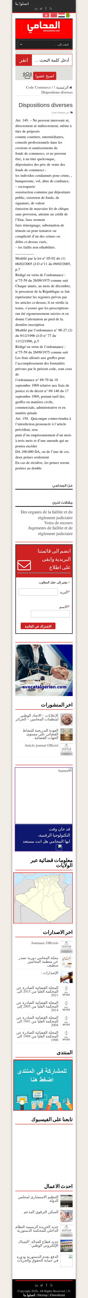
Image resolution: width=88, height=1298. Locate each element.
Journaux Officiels (44, 942)
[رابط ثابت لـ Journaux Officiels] (66, 951)
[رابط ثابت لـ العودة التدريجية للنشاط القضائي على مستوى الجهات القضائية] (66, 739)
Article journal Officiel (41, 745)
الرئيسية (62, 87)
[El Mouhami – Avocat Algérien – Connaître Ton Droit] (44, 30)
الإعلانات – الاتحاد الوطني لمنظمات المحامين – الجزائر (37, 717)
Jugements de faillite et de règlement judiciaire (50, 530)
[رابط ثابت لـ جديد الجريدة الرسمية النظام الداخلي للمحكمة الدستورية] (66, 1235)
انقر (24, 60)
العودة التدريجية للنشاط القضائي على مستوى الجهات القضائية (40, 734)
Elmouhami (50, 1295)
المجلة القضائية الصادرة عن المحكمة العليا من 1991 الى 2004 (37, 1021)
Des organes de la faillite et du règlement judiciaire (47, 514)
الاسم (64, 607)
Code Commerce (38, 87)
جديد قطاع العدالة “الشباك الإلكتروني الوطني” (38, 1243)
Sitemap (42, 1295)
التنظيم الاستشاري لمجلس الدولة (38, 1198)
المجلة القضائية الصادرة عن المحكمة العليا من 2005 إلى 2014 (37, 1006)
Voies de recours (58, 522)
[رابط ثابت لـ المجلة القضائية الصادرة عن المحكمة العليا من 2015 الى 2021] (66, 996)
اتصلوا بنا (22, 3)
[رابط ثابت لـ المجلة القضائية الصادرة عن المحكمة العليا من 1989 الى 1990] (66, 1041)
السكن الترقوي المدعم (41, 1211)
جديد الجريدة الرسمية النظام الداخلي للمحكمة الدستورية (36, 1228)
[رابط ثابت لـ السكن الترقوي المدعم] (66, 1220)
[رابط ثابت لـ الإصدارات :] (66, 981)
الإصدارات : (49, 972)
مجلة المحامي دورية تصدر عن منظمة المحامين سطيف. (38, 961)
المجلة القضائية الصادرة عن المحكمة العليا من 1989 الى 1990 (37, 1036)
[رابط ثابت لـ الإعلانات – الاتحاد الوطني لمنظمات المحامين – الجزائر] (66, 724)
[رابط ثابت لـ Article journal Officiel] (66, 754)
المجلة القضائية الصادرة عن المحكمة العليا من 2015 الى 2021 (37, 991)
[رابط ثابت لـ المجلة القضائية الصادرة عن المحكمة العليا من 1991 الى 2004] (66, 1026)
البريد (65, 592)
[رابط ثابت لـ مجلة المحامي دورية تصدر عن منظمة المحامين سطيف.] (66, 966)
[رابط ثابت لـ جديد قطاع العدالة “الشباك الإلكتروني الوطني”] (66, 1250)
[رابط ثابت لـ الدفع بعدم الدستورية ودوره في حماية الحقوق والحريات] (66, 1265)
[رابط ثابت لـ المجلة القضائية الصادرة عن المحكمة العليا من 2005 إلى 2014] (66, 1011)
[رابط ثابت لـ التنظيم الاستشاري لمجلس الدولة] (66, 1205)
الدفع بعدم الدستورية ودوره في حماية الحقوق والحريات (37, 1258)
